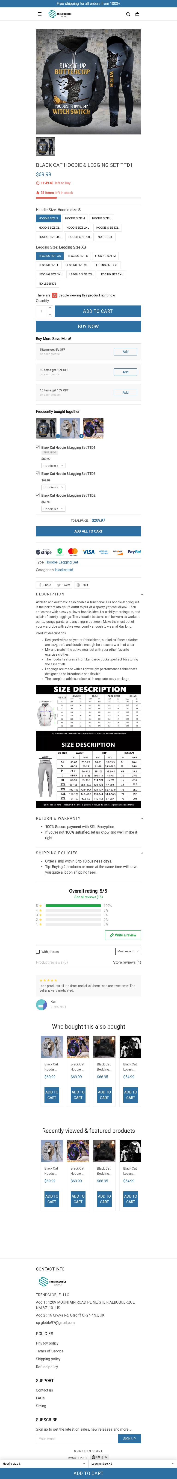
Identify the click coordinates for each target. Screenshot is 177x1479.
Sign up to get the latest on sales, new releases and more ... (84, 1429)
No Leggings (47, 283)
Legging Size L (49, 265)
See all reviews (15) (88, 897)
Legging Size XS (72, 247)
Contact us (44, 1390)
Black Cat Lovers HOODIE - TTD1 (130, 1067)
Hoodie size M (75, 218)
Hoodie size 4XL (50, 237)
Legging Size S (78, 256)
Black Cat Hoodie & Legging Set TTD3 (68, 474)
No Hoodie (105, 237)
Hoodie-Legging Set (61, 562)
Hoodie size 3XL (107, 227)
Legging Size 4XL (80, 274)
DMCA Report (77, 1458)
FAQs (40, 1398)
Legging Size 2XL (106, 265)
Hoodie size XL (49, 227)
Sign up (129, 1439)
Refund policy (47, 1367)
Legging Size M (105, 256)
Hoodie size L (101, 218)
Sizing (41, 1406)
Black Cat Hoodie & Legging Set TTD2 (68, 495)
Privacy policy (47, 1343)
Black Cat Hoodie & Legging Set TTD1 (68, 447)
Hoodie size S (69, 210)
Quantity (42, 301)
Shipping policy (48, 1359)
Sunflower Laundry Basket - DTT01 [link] (55, 1439)
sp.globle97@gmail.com (55, 1322)
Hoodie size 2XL (78, 227)
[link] (17, 1442)
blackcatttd (64, 570)
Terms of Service (50, 1351)
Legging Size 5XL (111, 274)
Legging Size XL (76, 265)
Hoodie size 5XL (79, 237)
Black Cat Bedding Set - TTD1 (104, 1067)
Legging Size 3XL (50, 274)
